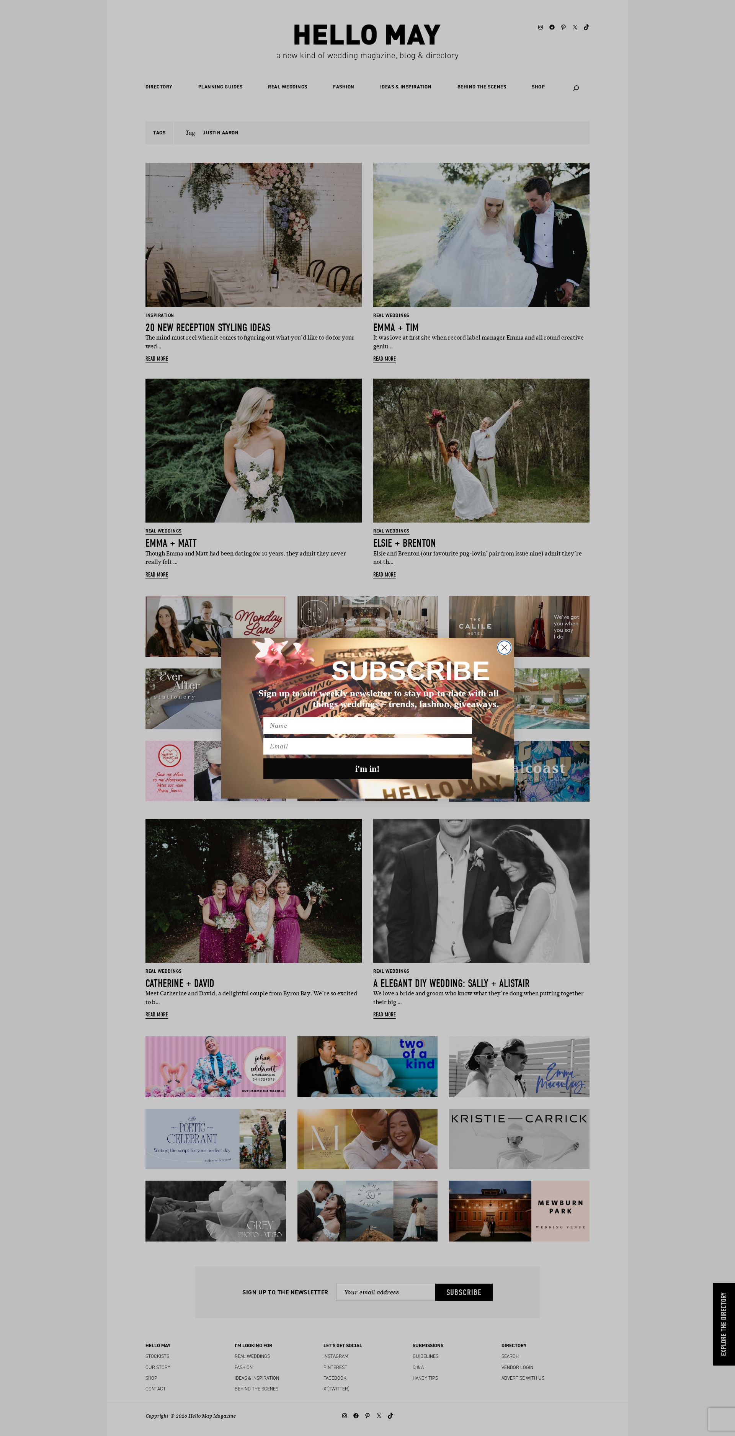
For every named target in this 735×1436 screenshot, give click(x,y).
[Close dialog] (504, 647)
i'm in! (367, 768)
